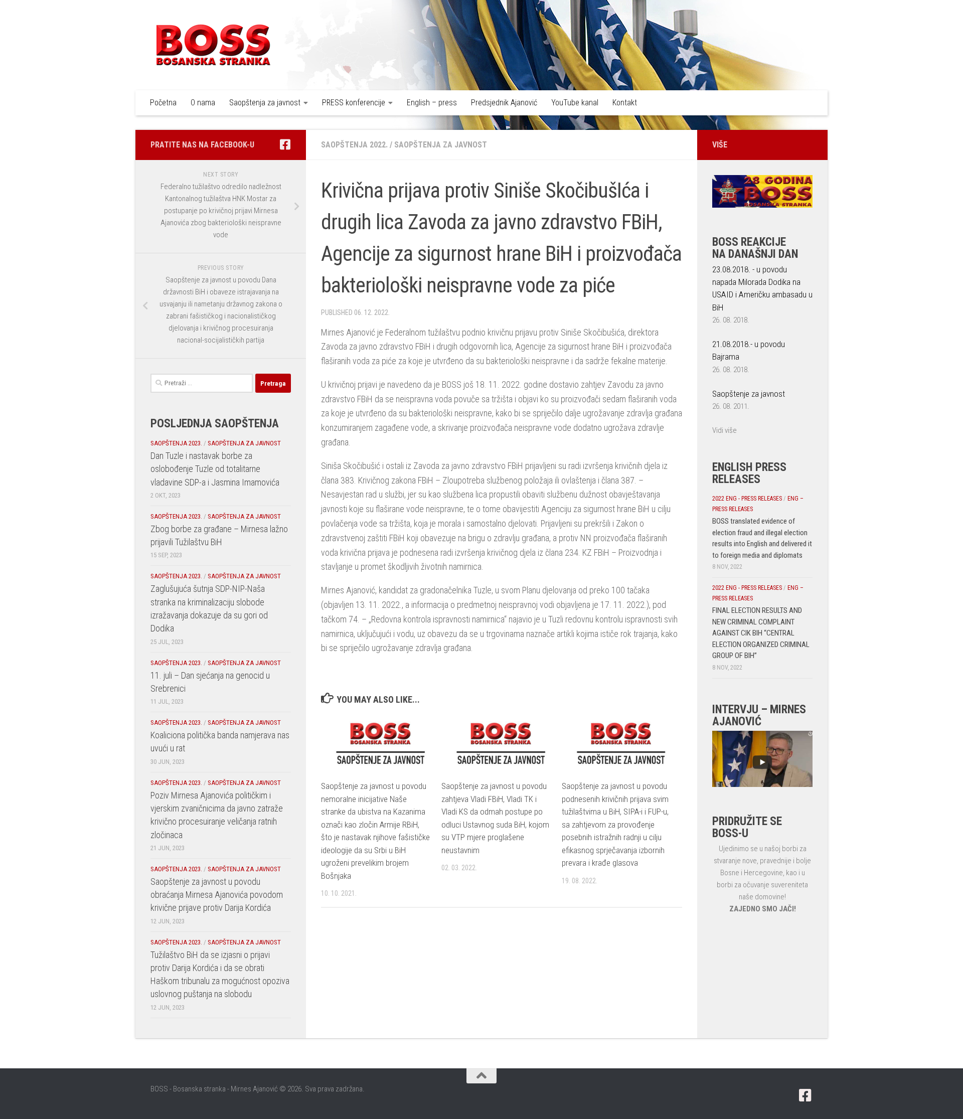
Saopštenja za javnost (264, 102)
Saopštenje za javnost (748, 394)
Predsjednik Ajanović (504, 102)
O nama (203, 102)
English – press (432, 102)
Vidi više (724, 430)
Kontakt (624, 102)
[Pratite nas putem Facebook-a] (285, 144)
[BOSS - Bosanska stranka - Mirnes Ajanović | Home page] (213, 45)
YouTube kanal (574, 102)
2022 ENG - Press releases (747, 498)
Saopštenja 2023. (176, 443)
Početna (163, 102)
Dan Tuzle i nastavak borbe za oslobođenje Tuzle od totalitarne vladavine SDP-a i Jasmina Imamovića (214, 469)
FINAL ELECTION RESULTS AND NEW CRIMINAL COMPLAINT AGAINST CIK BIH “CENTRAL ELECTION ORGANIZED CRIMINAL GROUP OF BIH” (761, 633)
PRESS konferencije (353, 102)
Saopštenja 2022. (354, 144)
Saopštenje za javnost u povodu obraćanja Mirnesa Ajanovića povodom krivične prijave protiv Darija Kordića (216, 894)
